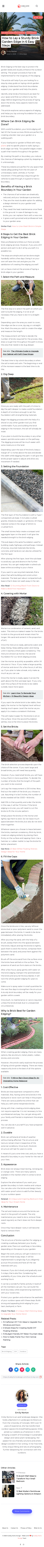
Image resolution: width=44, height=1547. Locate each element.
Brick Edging (7, 1351)
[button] (3, 6)
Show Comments (22, 1511)
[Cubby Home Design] (23, 6)
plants (3, 146)
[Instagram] (23, 1544)
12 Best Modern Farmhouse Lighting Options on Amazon (28, 1492)
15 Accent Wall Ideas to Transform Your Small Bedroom (26, 1478)
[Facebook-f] (20, 1544)
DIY (15, 1351)
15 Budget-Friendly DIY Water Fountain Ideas (22, 1334)
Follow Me (22, 1405)
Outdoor (23, 1351)
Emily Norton (12, 51)
